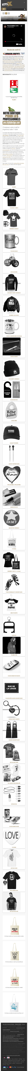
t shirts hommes (18, 58)
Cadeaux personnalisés (7, 64)
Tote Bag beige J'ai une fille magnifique (14, 961)
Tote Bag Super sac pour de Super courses (14, 936)
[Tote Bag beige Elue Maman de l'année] (14, 977)
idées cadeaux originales (8, 154)
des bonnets (11, 66)
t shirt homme (9, 155)
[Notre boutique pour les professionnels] (12, 115)
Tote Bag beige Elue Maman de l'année (14, 987)
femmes (16, 59)
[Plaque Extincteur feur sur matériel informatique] (14, 86)
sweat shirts (19, 63)
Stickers (23, 1024)
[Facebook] (24, 2)
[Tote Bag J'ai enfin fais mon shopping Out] (14, 1002)
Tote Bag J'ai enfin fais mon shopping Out (14, 1013)
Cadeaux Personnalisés (14, 1031)
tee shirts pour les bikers (9, 62)
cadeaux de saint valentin (19, 67)
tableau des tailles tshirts (15, 1055)
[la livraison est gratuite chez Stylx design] (14, 54)
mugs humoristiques (8, 70)
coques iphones (7, 69)
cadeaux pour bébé (7, 157)
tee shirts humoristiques (17, 60)
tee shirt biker (21, 135)
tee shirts (13, 148)
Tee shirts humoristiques (8, 1024)
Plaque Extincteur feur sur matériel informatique (14, 97)
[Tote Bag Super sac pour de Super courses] (14, 925)
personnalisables (6, 150)
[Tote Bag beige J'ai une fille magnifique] (14, 951)
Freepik (8, 1055)
